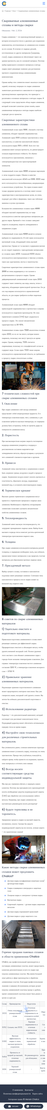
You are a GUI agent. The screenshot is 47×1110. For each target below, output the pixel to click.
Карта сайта (37, 1093)
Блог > (15, 11)
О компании (18, 1090)
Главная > (8, 11)
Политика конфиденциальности (17, 1093)
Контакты (29, 1090)
